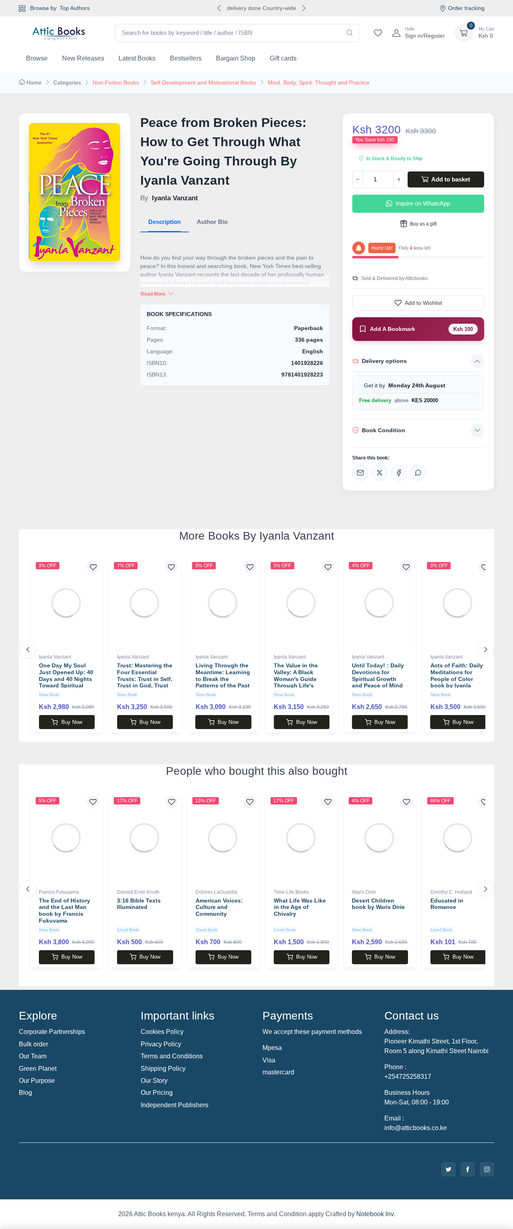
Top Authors (75, 8)
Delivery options (384, 361)
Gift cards (283, 58)
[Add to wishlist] (93, 566)
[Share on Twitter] (380, 473)
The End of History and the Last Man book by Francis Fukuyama (64, 910)
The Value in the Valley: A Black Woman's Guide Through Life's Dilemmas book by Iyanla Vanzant (299, 682)
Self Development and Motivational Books (203, 82)
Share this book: (371, 458)
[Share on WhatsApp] (418, 473)
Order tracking (466, 8)
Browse (37, 58)
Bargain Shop (235, 58)
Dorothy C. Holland (451, 892)
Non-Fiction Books (116, 82)
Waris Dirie (364, 892)
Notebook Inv (375, 1214)
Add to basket (450, 179)
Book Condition (383, 430)
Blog (25, 1092)
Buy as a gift (422, 224)
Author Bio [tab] (212, 221)
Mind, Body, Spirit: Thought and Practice (319, 82)
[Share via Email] (360, 473)
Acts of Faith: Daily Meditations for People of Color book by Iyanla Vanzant (456, 678)
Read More (154, 294)
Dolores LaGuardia (216, 892)
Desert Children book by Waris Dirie (378, 904)
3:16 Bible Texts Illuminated (139, 904)
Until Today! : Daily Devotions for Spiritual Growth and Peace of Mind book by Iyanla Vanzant (378, 682)
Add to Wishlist (423, 303)
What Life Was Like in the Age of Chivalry (300, 907)
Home (34, 82)
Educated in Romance (446, 904)
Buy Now (71, 722)
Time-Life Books (291, 892)
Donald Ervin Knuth (138, 892)
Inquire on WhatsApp (423, 203)
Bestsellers (186, 58)
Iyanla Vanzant (55, 657)
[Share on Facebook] (399, 473)
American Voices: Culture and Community (219, 907)
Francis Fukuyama (59, 892)
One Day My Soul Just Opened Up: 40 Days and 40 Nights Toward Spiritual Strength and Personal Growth (66, 682)
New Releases (83, 58)
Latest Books (137, 58)
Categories (67, 82)
